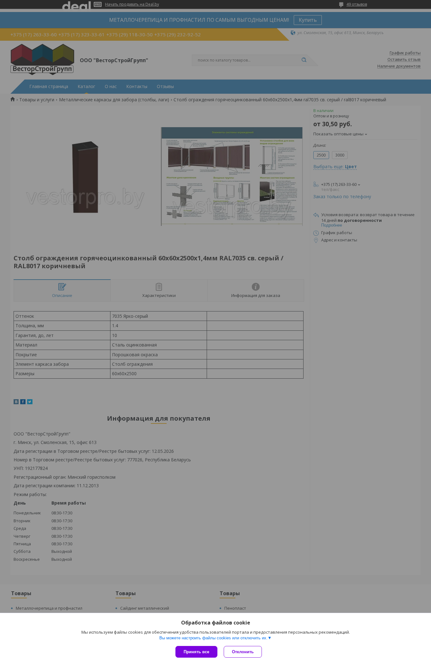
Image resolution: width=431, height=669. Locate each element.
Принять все (196, 651)
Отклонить (243, 651)
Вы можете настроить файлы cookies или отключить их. (213, 638)
